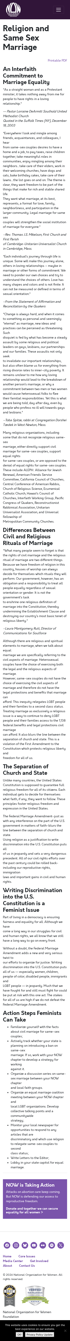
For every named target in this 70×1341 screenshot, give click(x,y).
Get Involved (39, 1261)
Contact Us (27, 1265)
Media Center (13, 1261)
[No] (65, 1331)
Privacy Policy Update (40, 1334)
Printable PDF (57, 60)
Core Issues (26, 1256)
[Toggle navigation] (58, 10)
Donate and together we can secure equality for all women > (32, 1210)
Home (7, 1256)
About (7, 1265)
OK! (19, 1334)
